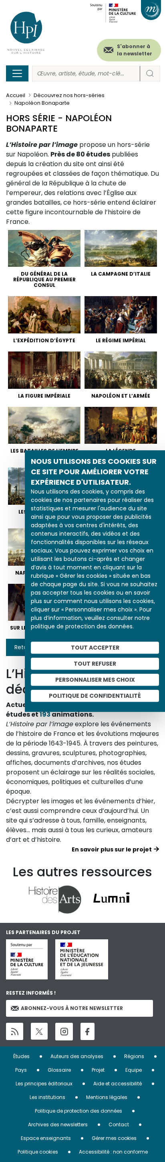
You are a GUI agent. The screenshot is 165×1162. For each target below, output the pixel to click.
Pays (21, 1070)
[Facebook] (87, 1031)
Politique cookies (38, 1151)
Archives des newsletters (58, 1124)
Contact (119, 1124)
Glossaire (59, 1070)
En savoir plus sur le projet (112, 849)
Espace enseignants (46, 1138)
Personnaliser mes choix (95, 680)
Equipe (133, 1070)
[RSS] (14, 1031)
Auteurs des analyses (76, 1056)
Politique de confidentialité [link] (95, 696)
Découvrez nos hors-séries (69, 95)
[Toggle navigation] (17, 73)
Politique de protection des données (78, 1110)
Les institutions (47, 1097)
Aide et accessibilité (117, 1083)
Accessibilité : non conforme (113, 1151)
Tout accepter (95, 648)
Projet (98, 1070)
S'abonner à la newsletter (134, 50)
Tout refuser (95, 664)
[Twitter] (39, 1031)
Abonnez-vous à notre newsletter (72, 1008)
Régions (134, 1056)
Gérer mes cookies (114, 1138)
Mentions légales (106, 1097)
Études (21, 1056)
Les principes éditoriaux (44, 1083)
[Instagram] (64, 1031)
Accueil (15, 95)
